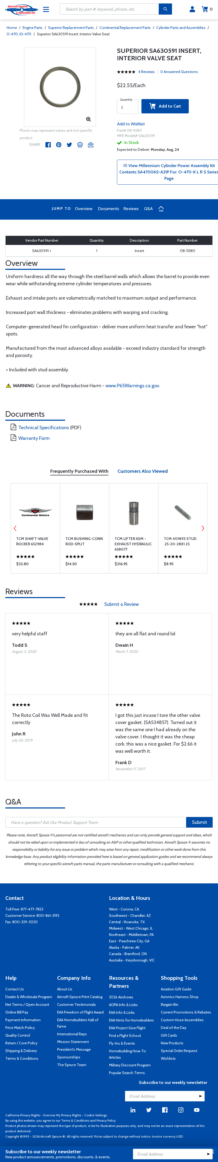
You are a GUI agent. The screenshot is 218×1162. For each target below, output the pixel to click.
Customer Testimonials (76, 1004)
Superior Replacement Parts (71, 27)
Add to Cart (168, 106)
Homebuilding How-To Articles (127, 1054)
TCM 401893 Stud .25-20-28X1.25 (180, 541)
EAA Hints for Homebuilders (131, 1020)
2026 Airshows (121, 997)
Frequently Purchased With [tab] (79, 471)
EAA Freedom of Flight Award (80, 1012)
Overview (84, 208)
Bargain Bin (169, 1004)
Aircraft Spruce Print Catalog (79, 996)
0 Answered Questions (179, 72)
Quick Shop (35, 565)
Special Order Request (179, 1050)
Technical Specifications (43, 427)
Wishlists (168, 1058)
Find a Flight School (125, 1035)
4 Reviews (146, 72)
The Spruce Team (71, 1064)
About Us (64, 989)
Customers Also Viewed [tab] (143, 471)
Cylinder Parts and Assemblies (181, 27)
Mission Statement (73, 1041)
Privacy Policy (106, 1120)
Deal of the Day (173, 1027)
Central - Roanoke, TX (127, 922)
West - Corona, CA (124, 909)
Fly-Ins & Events (122, 1043)
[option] (60, 87)
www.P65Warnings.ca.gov (132, 385)
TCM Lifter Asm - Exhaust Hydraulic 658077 (133, 544)
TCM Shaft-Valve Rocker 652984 (32, 541)
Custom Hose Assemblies (182, 1020)
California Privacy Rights (22, 1115)
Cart (211, 9)
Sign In (192, 9)
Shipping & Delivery (21, 1050)
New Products (172, 1043)
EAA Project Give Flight (127, 1027)
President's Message (74, 1049)
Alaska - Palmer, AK (124, 947)
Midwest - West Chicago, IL (131, 928)
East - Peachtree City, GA (129, 941)
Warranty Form (34, 438)
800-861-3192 (47, 915)
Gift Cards (169, 1035)
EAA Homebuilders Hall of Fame (77, 1023)
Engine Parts (33, 27)
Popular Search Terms (127, 1072)
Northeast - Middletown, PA (131, 934)
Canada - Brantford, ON (128, 953)
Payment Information (23, 1020)
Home (12, 27)
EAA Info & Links (122, 1012)
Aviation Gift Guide (176, 989)
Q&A (148, 208)
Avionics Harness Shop (180, 996)
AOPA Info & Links (123, 1004)
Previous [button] (15, 528)
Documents (108, 208)
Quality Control (17, 1035)
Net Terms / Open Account (27, 1004)
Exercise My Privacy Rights (62, 1115)
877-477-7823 (32, 909)
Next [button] (202, 528)
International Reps (72, 1034)
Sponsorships (68, 1057)
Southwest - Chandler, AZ (130, 915)
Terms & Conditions (21, 1058)
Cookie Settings (95, 1115)
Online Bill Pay (16, 1012)
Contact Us (14, 989)
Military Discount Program (130, 1065)
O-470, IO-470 (19, 34)
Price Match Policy (20, 1027)
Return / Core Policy (21, 1043)
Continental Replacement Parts (125, 27)
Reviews (131, 208)
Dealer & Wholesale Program (28, 996)
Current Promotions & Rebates (186, 1012)
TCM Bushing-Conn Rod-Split (84, 541)
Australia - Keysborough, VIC (132, 960)
